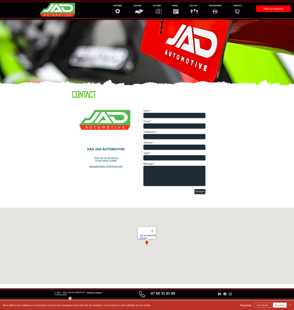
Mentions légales (94, 292)
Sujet (146, 153)
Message (148, 164)
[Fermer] (290, 305)
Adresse (148, 142)
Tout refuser (262, 305)
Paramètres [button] (246, 305)
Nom (146, 111)
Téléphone (149, 132)
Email (146, 121)
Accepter (279, 305)
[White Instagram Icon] (230, 294)
